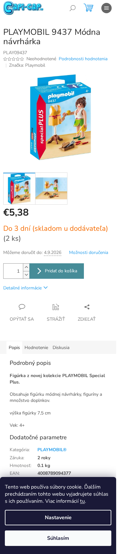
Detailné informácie (22, 288)
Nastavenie (58, 517)
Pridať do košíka (61, 271)
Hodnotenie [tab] (36, 348)
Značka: (27, 65)
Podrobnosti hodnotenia (83, 59)
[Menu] (106, 8)
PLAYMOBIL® (51, 450)
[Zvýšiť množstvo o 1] (26, 267)
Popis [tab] (14, 348)
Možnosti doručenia (88, 252)
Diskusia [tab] (61, 348)
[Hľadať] (72, 8)
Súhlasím (58, 538)
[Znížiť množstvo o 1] (26, 274)
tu (82, 501)
